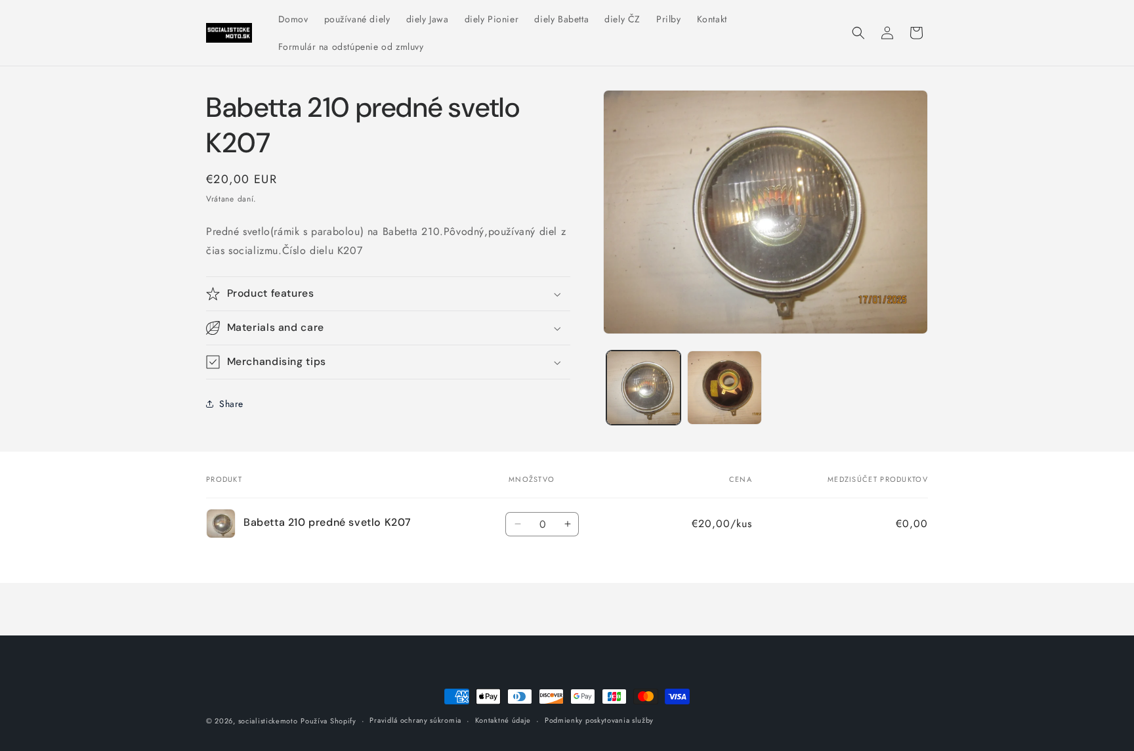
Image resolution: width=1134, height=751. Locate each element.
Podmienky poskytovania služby (599, 720)
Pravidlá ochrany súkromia (415, 720)
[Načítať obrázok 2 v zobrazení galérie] (724, 388)
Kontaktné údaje (503, 720)
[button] (858, 32)
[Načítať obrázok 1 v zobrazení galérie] (643, 388)
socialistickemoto (268, 721)
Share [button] (231, 403)
